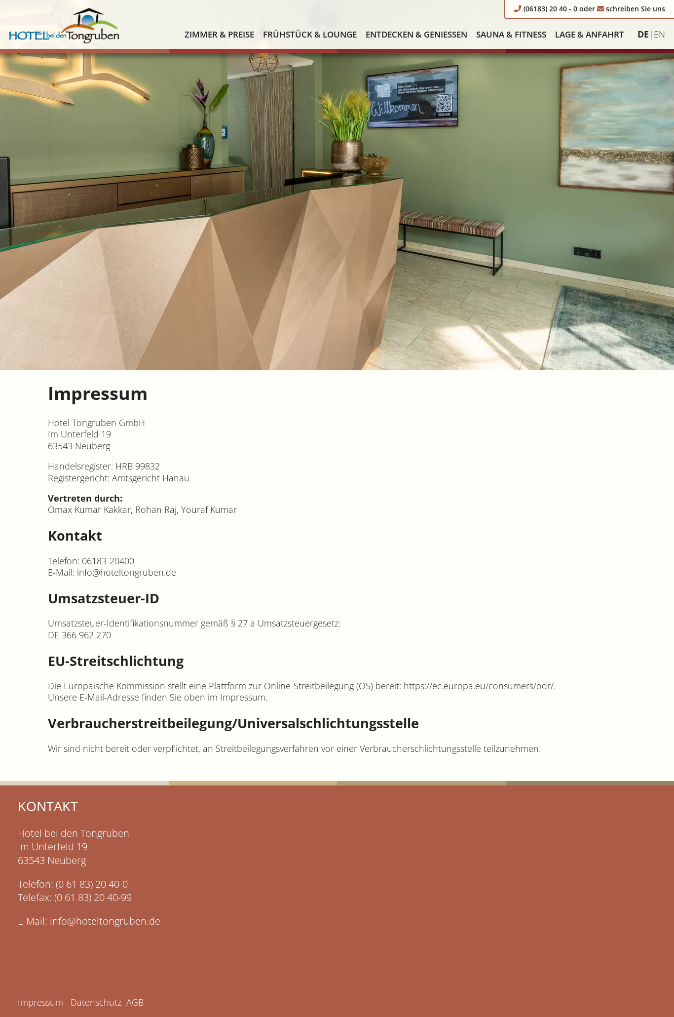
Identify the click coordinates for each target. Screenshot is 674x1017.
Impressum (40, 1002)
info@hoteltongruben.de (105, 921)
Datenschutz (96, 1002)
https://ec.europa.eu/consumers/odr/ (479, 686)
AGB (135, 1002)
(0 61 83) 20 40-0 (92, 884)
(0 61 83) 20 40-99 (93, 897)
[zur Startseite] (64, 25)
